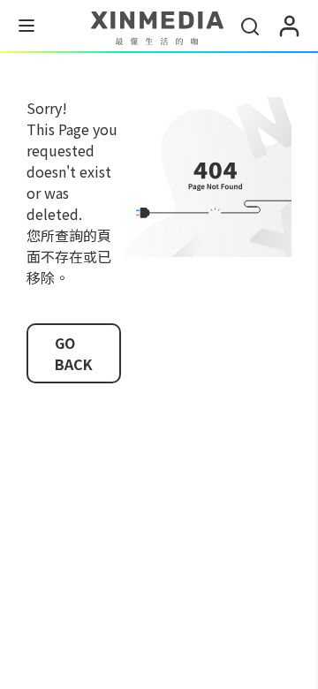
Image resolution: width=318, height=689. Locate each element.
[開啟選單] (26, 28)
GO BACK (74, 353)
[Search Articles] (250, 26)
